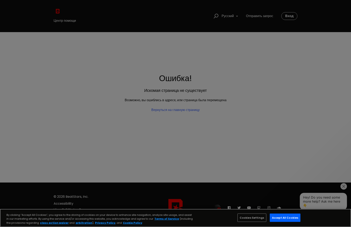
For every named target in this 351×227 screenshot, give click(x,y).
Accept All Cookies (285, 217)
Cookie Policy (132, 223)
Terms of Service (166, 219)
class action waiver (54, 223)
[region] (175, 218)
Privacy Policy (105, 223)
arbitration (84, 223)
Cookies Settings (252, 217)
